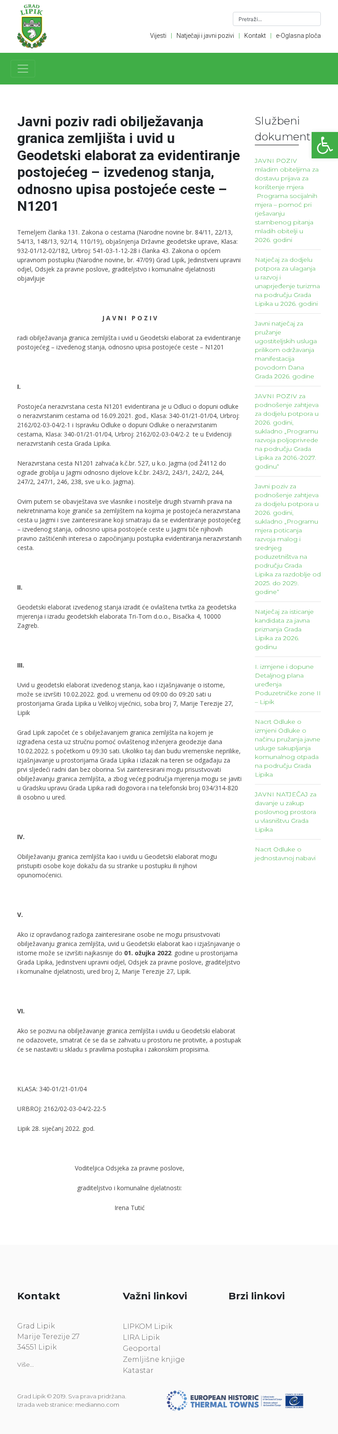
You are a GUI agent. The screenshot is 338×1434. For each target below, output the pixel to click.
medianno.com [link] (97, 1404)
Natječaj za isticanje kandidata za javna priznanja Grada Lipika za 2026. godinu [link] (284, 629)
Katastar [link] (138, 1370)
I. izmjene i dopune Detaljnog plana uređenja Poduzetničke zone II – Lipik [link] (288, 684)
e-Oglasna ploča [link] (298, 35)
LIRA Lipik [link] (141, 1337)
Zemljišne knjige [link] (154, 1359)
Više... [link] (25, 1364)
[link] (325, 145)
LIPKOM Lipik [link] (148, 1326)
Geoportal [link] (142, 1348)
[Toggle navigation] (23, 68)
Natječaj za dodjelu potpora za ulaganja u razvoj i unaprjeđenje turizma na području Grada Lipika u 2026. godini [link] (287, 282)
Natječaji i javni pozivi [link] (205, 35)
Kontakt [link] (255, 35)
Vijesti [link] (158, 35)
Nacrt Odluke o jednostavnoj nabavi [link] (285, 853)
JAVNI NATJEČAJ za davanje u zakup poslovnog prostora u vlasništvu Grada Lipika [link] (285, 811)
